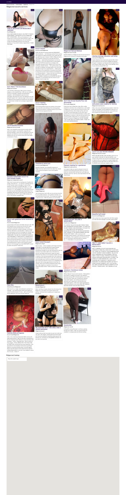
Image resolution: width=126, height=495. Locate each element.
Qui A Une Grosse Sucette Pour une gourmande (75, 101)
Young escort (40, 189)
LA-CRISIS (9, 1)
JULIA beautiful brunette (15, 125)
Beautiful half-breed (98, 214)
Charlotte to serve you (43, 163)
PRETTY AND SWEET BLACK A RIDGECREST (102, 243)
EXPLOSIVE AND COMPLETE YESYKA (104, 104)
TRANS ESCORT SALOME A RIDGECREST (73, 220)
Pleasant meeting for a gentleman (75, 165)
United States (19, 4)
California (25, 4)
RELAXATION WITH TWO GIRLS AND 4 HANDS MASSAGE (48, 328)
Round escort (40, 285)
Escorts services (10, 4)
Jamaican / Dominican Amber (73, 270)
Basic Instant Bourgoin (43, 242)
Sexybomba (68, 325)
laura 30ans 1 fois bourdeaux (16, 87)
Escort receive (40, 48)
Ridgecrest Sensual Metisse (73, 51)
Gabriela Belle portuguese (15, 333)
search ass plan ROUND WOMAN (103, 152)
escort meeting (40, 102)
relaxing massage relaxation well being (104, 56)
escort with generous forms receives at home (20, 220)
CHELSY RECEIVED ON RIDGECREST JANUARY (19, 29)
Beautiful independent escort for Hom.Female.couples (17, 177)
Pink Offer (10, 285)
